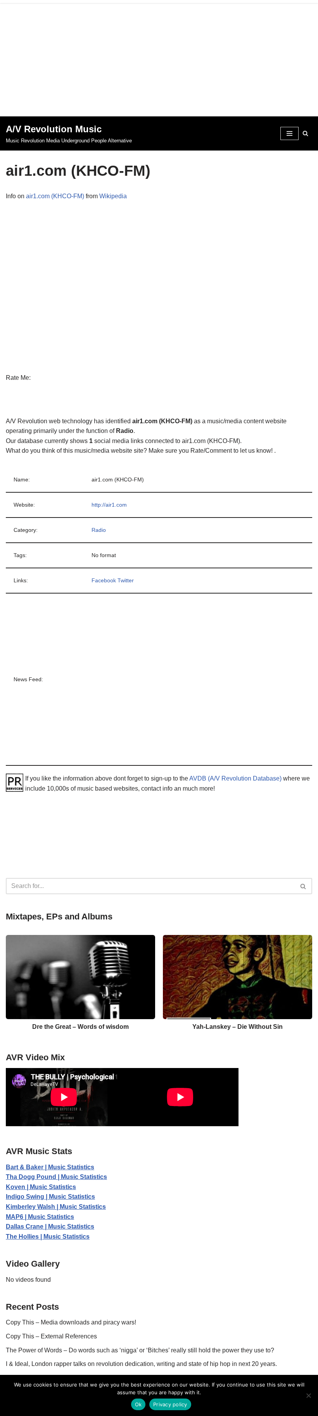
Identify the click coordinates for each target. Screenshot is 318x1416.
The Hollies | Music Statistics (48, 1236)
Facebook (104, 580)
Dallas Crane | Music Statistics (50, 1226)
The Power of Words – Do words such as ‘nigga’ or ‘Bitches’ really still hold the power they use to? (140, 1350)
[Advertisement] (159, 58)
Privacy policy (170, 1404)
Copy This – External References (51, 1336)
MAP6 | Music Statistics (40, 1216)
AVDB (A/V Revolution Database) (235, 778)
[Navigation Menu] (289, 133)
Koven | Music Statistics (41, 1187)
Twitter (126, 580)
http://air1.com (109, 505)
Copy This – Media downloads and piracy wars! (71, 1322)
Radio (99, 530)
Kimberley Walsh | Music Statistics (56, 1206)
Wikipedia (113, 196)
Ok (138, 1404)
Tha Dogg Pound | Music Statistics (56, 1177)
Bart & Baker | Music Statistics (50, 1167)
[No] (308, 1395)
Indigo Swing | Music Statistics (50, 1196)
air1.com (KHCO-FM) (55, 196)
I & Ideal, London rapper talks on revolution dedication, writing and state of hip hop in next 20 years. (141, 1364)
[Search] (305, 133)
